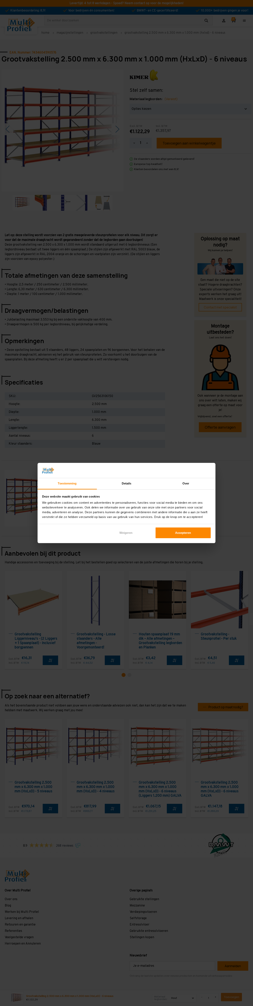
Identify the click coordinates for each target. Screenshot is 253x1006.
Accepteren (183, 532)
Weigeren (125, 532)
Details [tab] (126, 483)
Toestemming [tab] (67, 483)
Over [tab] (185, 483)
